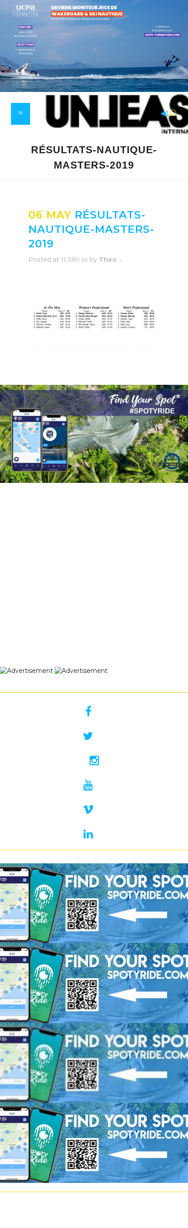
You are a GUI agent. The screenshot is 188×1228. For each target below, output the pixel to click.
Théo (108, 260)
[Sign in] (163, 114)
